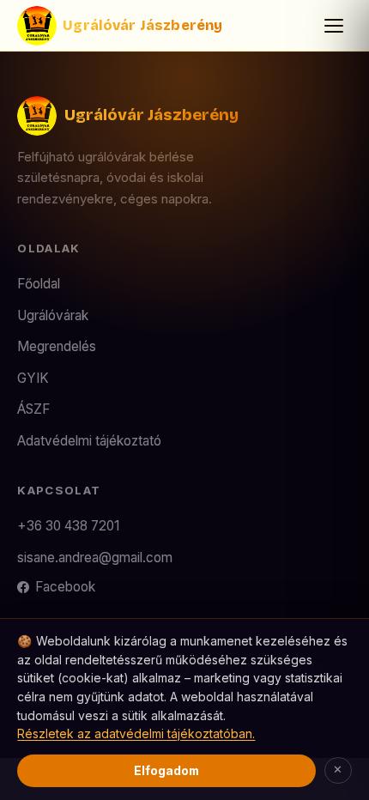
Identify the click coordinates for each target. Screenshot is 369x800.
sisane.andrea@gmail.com (94, 557)
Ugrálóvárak (52, 315)
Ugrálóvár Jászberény (142, 25)
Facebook (65, 587)
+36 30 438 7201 (68, 526)
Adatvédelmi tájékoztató (89, 441)
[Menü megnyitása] (334, 25)
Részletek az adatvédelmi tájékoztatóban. (136, 733)
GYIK (33, 378)
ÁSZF (33, 409)
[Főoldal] (37, 25)
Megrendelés (56, 346)
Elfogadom (166, 770)
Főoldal (38, 284)
